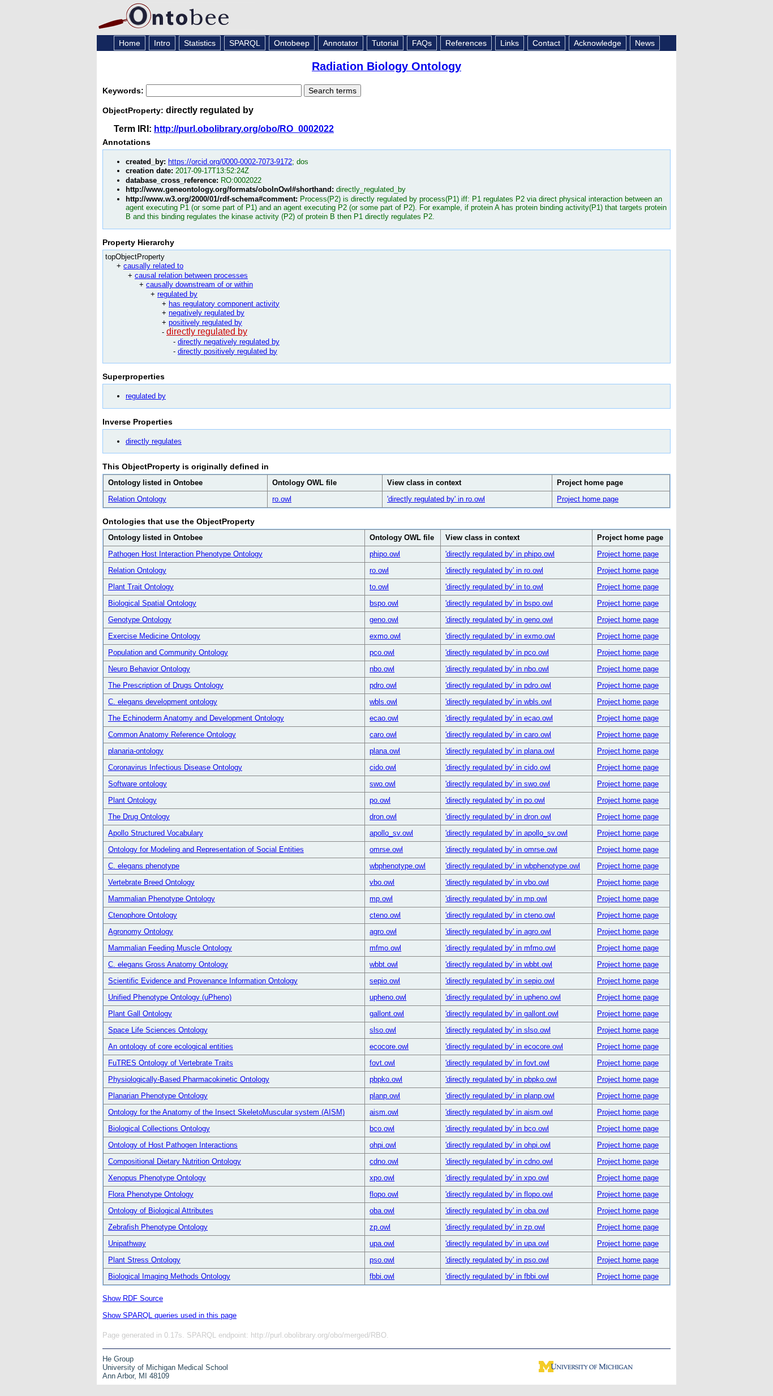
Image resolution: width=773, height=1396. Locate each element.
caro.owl (383, 734)
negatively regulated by (206, 313)
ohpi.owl (383, 1145)
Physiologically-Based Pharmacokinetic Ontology (188, 1079)
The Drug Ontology (139, 816)
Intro (162, 43)
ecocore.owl (389, 1046)
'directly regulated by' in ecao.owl (499, 718)
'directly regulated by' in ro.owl (436, 499)
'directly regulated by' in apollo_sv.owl (506, 833)
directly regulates (154, 441)
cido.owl (383, 767)
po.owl (380, 800)
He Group (118, 1359)
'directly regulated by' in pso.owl (497, 1260)
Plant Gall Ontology (140, 1013)
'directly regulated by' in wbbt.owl (498, 964)
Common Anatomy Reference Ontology (172, 734)
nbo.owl (382, 669)
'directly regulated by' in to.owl (494, 587)
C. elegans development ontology (162, 701)
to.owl (379, 587)
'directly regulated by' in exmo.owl (500, 636)
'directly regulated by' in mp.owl (496, 898)
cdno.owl (384, 1161)
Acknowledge (597, 43)
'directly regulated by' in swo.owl (497, 784)
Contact (546, 43)
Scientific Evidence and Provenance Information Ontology (203, 981)
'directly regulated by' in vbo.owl (497, 882)
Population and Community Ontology (168, 652)
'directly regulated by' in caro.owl (498, 734)
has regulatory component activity (224, 303)
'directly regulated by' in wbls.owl (498, 701)
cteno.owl (385, 915)
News (645, 43)
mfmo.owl (385, 948)
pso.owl (382, 1260)
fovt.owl (382, 1063)
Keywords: (124, 90)
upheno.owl (388, 997)
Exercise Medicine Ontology (154, 636)
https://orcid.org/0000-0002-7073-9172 (230, 161)
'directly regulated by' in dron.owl (498, 816)
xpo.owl (382, 1178)
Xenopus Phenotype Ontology (157, 1178)
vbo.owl (382, 882)
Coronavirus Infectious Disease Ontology (175, 767)
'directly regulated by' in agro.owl (498, 931)
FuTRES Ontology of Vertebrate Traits (170, 1063)
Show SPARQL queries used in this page (169, 1315)
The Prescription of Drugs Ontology (166, 685)
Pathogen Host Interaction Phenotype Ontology (185, 554)
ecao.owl (384, 718)
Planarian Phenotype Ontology (158, 1095)
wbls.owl (383, 701)
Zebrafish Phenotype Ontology (158, 1227)
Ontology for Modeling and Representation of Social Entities (206, 849)
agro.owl (383, 931)
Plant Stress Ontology (144, 1260)
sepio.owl (385, 981)
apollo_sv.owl (391, 833)
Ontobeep (292, 43)
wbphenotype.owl (398, 866)
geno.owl (384, 619)
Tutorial (385, 43)
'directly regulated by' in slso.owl (498, 1030)
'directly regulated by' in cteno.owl (500, 915)
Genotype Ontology (139, 619)
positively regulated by (205, 322)
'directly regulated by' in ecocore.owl (504, 1046)
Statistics (200, 43)
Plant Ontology (132, 800)
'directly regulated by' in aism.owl (499, 1112)
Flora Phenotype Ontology (151, 1194)
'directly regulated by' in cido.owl (498, 767)
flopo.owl (384, 1194)
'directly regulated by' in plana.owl (500, 751)
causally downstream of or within (199, 284)
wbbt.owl (384, 964)
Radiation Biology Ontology (386, 66)
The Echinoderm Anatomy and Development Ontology (196, 718)
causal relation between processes (191, 275)
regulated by (177, 294)
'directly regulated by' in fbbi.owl (497, 1276)
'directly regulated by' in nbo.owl (497, 669)
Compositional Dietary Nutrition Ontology (174, 1161)
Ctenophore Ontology (142, 915)
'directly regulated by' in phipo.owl (500, 554)
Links (509, 43)
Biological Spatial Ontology (152, 603)
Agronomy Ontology (140, 931)
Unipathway (127, 1243)
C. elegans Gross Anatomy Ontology (168, 964)
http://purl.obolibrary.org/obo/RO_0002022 (244, 129)
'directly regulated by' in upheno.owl (503, 997)
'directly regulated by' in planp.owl (500, 1095)
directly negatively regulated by (229, 341)
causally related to (153, 266)
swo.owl (383, 784)
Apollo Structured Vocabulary (155, 833)
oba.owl (382, 1210)
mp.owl (381, 898)
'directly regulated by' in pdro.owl (498, 685)
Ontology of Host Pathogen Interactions (173, 1145)
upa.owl (382, 1243)
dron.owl (383, 816)
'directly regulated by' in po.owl (495, 800)
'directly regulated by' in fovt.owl (497, 1063)
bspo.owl (384, 603)
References (466, 43)
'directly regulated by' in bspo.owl (499, 603)
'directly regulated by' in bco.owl (497, 1128)
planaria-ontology (136, 751)
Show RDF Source (132, 1298)
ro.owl (281, 499)
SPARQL (244, 43)
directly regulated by (206, 331)
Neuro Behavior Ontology (149, 669)
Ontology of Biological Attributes (160, 1210)
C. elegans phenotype (143, 866)
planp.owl (385, 1095)
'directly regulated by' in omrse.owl (501, 849)
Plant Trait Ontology (141, 587)
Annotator (340, 43)
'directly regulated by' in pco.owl (497, 652)
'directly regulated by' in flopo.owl (499, 1194)
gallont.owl (387, 1013)
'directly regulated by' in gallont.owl (502, 1013)
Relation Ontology (137, 499)
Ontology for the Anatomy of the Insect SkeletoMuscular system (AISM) (226, 1112)
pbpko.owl (386, 1079)
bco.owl (382, 1128)
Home (129, 43)
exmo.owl (385, 636)
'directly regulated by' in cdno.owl (499, 1161)
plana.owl (385, 751)
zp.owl (380, 1227)
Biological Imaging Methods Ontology (169, 1276)
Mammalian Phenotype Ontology (161, 898)
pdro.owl (383, 685)
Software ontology (137, 784)
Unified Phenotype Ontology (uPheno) (169, 997)
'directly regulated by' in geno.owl (499, 619)
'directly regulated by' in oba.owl (497, 1210)
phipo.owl (385, 554)
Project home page (588, 499)
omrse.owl (386, 849)
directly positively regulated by (227, 351)
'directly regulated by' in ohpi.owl (498, 1145)
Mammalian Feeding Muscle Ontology (170, 948)
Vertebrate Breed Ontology (151, 882)
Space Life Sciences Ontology (158, 1030)
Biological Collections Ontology (159, 1128)
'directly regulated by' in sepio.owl (500, 981)
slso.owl (383, 1030)
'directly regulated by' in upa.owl (497, 1243)
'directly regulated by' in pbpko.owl (501, 1079)
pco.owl (382, 652)
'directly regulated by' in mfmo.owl (500, 948)
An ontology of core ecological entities (170, 1046)
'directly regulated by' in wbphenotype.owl (512, 866)
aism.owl (384, 1112)
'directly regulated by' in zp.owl (495, 1227)
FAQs (422, 43)
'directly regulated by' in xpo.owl (497, 1178)
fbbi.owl (382, 1276)
